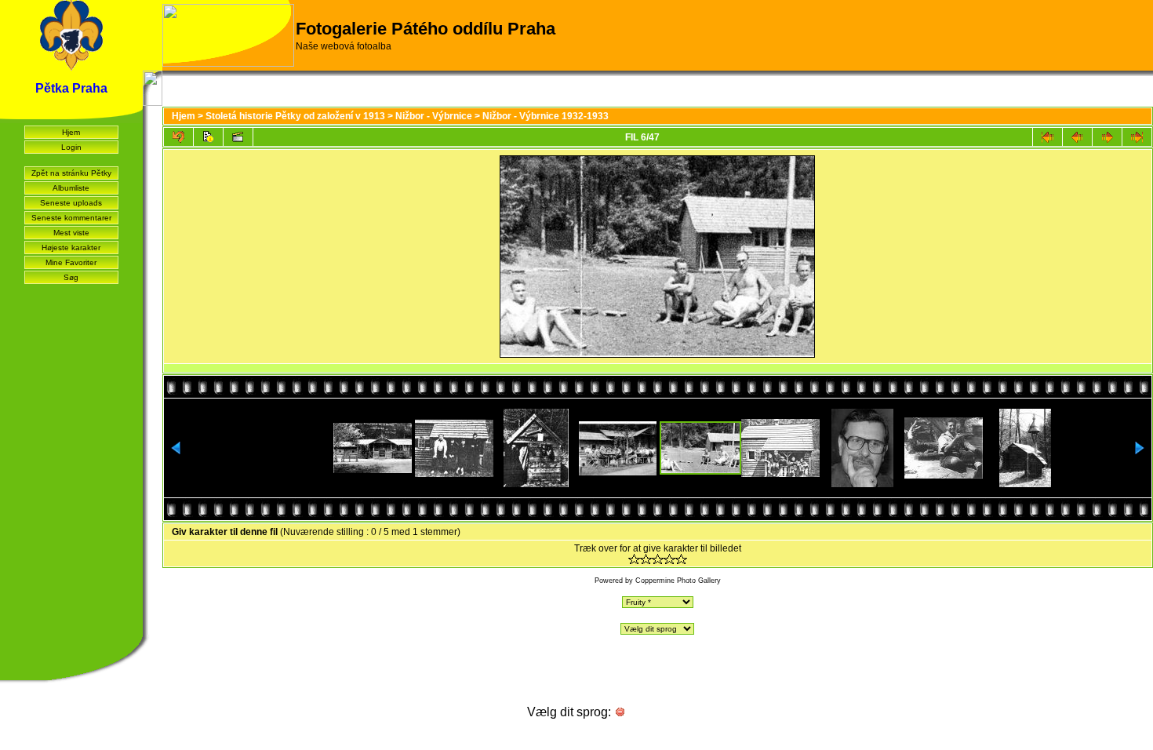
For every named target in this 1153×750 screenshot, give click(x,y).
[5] (681, 559)
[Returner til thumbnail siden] (178, 137)
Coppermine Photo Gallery (678, 580)
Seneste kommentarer (71, 217)
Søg (71, 277)
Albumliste (71, 188)
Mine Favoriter (70, 262)
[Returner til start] (1047, 137)
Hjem (71, 132)
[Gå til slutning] (1136, 137)
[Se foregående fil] (1077, 137)
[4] (669, 559)
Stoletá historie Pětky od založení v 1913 (295, 116)
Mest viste (71, 232)
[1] (634, 559)
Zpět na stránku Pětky (71, 173)
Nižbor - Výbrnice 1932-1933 (545, 116)
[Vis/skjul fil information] (208, 137)
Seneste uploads (71, 202)
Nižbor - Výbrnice (433, 116)
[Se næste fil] (1107, 137)
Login (71, 147)
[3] (658, 559)
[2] (646, 559)
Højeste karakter (71, 247)
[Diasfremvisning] (238, 137)
